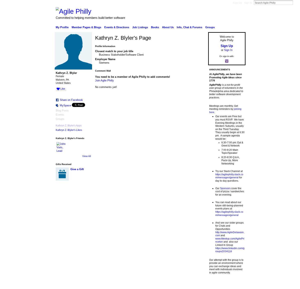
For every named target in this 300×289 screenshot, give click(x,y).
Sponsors (225, 188)
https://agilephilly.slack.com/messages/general (229, 176)
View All (86, 156)
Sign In (248, 2)
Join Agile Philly (104, 80)
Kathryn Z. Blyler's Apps (69, 125)
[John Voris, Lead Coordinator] (61, 147)
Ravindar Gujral (86, 284)
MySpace (65, 105)
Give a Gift (77, 169)
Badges (199, 284)
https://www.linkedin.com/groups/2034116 (229, 250)
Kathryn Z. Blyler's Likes (69, 130)
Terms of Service (236, 284)
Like (62, 88)
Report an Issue (215, 284)
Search (296, 2)
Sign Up (237, 2)
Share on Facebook (71, 99)
